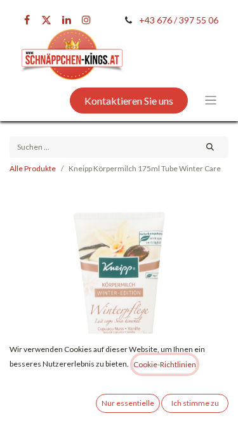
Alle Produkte (33, 168)
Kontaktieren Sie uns (128, 100)
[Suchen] (210, 147)
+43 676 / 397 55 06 (178, 20)
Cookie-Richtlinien (164, 364)
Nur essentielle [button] (128, 403)
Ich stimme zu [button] (195, 403)
